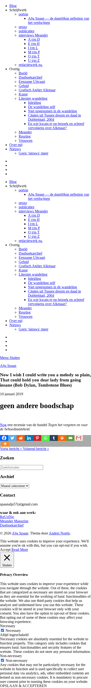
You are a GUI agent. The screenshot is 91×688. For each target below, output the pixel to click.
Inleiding (34, 103)
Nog (3, 425)
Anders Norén (59, 533)
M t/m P (34, 52)
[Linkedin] (29, 438)
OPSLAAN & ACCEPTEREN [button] (23, 686)
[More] (5, 444)
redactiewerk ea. (31, 65)
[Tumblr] (54, 438)
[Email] (70, 438)
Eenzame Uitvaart (32, 82)
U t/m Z (34, 60)
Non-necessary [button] (11, 656)
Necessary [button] (7, 626)
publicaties (26, 31)
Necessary (13, 631)
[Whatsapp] (45, 438)
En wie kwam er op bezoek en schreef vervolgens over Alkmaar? (56, 126)
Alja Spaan (8, 366)
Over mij (15, 145)
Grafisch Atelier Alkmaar (37, 90)
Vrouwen (25, 141)
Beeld (23, 73)
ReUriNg (7, 517)
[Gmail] (78, 438)
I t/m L (33, 48)
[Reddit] (21, 438)
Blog (13, 6)
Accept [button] (5, 550)
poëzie (23, 14)
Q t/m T (34, 56)
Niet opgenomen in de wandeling (52, 111)
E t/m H (34, 44)
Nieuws (15, 149)
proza (23, 27)
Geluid (24, 86)
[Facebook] (4, 438)
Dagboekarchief (30, 77)
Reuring (25, 136)
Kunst (23, 94)
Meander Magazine (14, 521)
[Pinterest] (37, 438)
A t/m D (34, 39)
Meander (25, 132)
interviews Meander (33, 35)
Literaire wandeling (33, 98)
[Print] (62, 438)
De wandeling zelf (41, 107)
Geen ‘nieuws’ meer (33, 153)
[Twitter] (12, 438)
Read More (19, 550)
